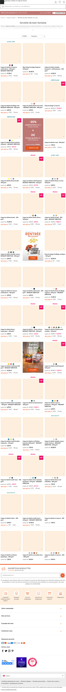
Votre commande (7, 608)
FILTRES (24, 36)
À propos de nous (7, 623)
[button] (33, 676)
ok (62, 575)
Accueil (3, 17)
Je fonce (33, 258)
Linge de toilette (11, 17)
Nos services (5, 616)
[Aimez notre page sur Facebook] (2, 652)
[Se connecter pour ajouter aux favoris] (19, 61)
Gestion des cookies (53, 681)
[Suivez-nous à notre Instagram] (9, 652)
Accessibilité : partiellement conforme (12, 683)
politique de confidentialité (32, 584)
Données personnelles (39, 681)
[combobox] (33, 6)
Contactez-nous (6, 631)
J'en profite (33, 370)
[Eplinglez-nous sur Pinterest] (12, 652)
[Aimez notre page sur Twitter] (6, 652)
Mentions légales (26, 681)
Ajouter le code (33, 148)
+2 (61, 327)
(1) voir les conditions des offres (8, 689)
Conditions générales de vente (10, 681)
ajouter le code (60, 13)
